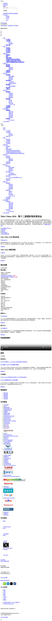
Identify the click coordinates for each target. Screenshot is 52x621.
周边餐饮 (11, 117)
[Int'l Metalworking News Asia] (8, 485)
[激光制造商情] (7, 444)
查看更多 (3, 371)
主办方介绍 (11, 120)
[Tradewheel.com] (7, 417)
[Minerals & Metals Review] (9, 465)
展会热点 (8, 48)
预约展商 (8, 84)
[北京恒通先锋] (7, 464)
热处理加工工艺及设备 (8, 275)
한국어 (7, 18)
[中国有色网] (6, 442)
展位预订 (8, 64)
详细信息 (3, 246)
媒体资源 (8, 98)
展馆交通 (11, 13)
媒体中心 (5, 90)
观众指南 (11, 79)
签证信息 (11, 114)
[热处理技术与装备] (8, 488)
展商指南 (11, 69)
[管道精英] (6, 404)
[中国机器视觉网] (7, 449)
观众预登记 (4, 25)
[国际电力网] (6, 414)
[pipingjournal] (6, 423)
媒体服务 (8, 91)
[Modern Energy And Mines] (9, 420)
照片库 (10, 42)
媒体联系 (8, 107)
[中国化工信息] (7, 458)
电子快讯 (8, 50)
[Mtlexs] (5, 433)
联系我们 (8, 118)
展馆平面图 (8, 57)
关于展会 (8, 39)
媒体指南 (11, 97)
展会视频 (11, 43)
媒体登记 (11, 93)
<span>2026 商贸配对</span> (15, 177)
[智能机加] (6, 462)
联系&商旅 (5, 108)
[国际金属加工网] (7, 409)
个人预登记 (11, 81)
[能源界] (5, 411)
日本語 (7, 17)
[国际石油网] (6, 413)
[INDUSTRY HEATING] (9, 498)
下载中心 (8, 89)
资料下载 (8, 45)
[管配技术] (6, 456)
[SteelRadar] (6, 428)
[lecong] (8, 448)
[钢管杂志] (6, 514)
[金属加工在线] (7, 410)
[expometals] (14, 481)
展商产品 (5, 53)
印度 (4, 592)
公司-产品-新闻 (4, 617)
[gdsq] (4, 406)
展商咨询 (8, 72)
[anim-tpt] (8, 492)
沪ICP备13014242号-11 (8, 603)
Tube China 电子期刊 (4, 577)
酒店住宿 (11, 111)
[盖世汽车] (6, 437)
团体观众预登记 (12, 83)
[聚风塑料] (6, 459)
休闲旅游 (11, 115)
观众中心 (5, 73)
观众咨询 (8, 87)
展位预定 (10, 25)
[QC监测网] (8, 469)
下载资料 (8, 70)
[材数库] (5, 513)
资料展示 (11, 96)
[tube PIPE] (6, 424)
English (7, 16)
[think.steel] (6, 425)
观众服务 (8, 74)
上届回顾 (8, 40)
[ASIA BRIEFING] (7, 434)
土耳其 (4, 597)
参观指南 (16, 13)
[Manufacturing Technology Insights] (11, 476)
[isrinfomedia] (6, 422)
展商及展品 (6, 13)
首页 (4, 38)
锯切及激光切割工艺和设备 (9, 276)
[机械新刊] (8, 454)
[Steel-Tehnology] (7, 475)
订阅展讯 (8, 52)
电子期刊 (16, 25)
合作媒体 (8, 106)
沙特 (4, 598)
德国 (4, 590)
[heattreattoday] (6, 418)
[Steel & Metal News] (8, 439)
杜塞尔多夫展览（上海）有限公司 (11, 602)
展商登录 (11, 67)
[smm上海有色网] (7, 441)
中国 (4, 591)
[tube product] (6, 426)
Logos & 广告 (12, 104)
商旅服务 (8, 110)
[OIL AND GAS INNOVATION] (10, 436)
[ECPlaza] (5, 438)
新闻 (4, 46)
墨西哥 (4, 599)
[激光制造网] (6, 407)
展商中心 (5, 63)
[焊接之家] (6, 486)
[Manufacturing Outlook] (8, 416)
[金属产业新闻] (7, 455)
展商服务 (8, 66)
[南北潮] (5, 461)
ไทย (7, 20)
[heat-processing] (7, 419)
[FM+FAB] (6, 512)
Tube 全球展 (6, 121)
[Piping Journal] (8, 506)
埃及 (4, 595)
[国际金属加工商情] (8, 473)
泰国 (4, 594)
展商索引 (8, 55)
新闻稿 (10, 100)
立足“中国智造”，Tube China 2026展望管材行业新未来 (10, 364)
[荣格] (8, 432)
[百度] (8, 502)
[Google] (8, 496)
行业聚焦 (8, 49)
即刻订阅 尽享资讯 (5, 580)
